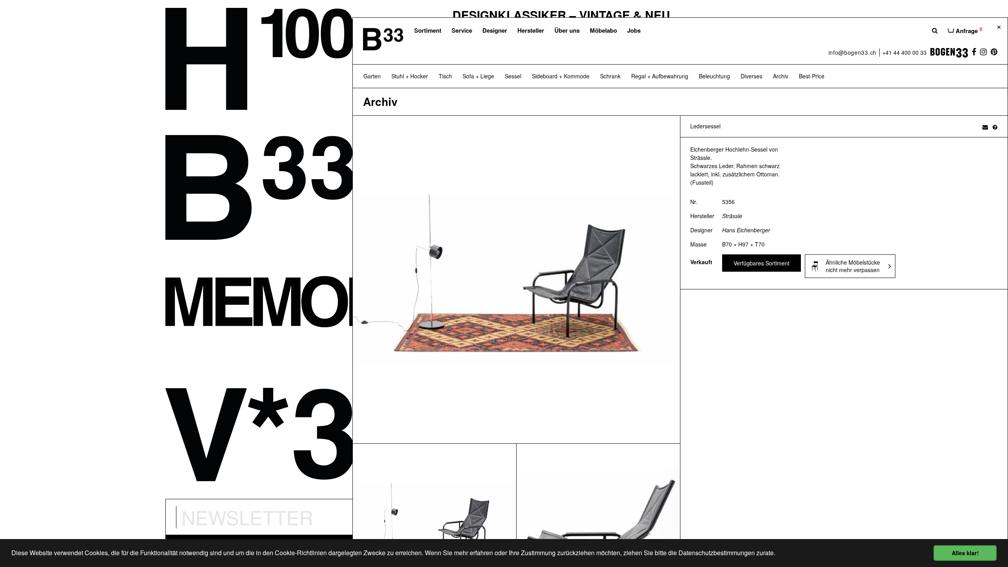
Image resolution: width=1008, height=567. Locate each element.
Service (462, 30)
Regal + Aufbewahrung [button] (659, 76)
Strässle (732, 216)
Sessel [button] (513, 76)
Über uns (567, 30)
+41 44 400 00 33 (904, 52)
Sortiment (427, 30)
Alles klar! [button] (965, 553)
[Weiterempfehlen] (985, 127)
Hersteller (530, 30)
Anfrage (968, 30)
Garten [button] (372, 76)
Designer (494, 30)
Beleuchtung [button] (714, 76)
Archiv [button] (780, 76)
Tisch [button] (445, 76)
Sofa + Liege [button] (478, 76)
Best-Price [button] (812, 76)
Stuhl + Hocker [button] (409, 76)
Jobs (634, 30)
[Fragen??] (995, 127)
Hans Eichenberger (746, 230)
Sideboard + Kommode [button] (560, 76)
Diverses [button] (751, 76)
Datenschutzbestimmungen (716, 552)
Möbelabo (603, 30)
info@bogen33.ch (852, 52)
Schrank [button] (610, 76)
